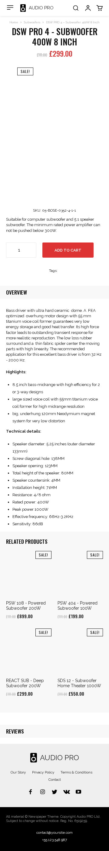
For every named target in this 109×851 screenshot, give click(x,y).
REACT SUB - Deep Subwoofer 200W (25, 683)
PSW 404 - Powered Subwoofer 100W (77, 606)
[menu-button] (10, 7)
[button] (75, 8)
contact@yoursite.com (54, 832)
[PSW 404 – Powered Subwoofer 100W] (80, 573)
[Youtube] (78, 792)
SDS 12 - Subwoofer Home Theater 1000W (79, 683)
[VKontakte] (67, 792)
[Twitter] (54, 792)
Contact (54, 779)
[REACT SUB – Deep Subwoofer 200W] (28, 651)
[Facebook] (31, 792)
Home (13, 22)
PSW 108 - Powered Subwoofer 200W (26, 606)
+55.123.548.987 (54, 840)
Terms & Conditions (76, 772)
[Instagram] (43, 792)
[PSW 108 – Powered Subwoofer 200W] (28, 573)
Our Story (18, 772)
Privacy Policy (43, 772)
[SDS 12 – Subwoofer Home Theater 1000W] (80, 651)
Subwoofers (32, 22)
